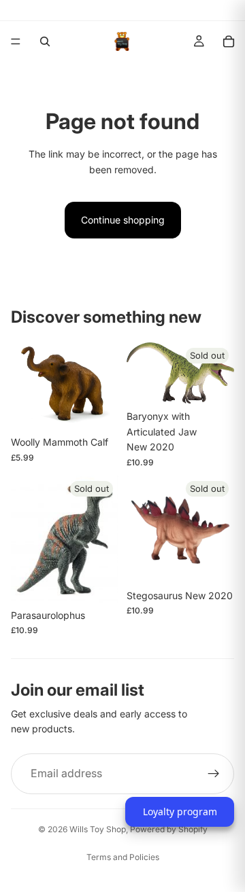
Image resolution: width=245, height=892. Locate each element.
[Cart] (229, 41)
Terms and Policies (122, 857)
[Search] (45, 41)
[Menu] (15, 41)
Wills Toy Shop (97, 829)
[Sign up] (213, 774)
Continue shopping (123, 220)
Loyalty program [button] (180, 811)
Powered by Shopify (169, 829)
